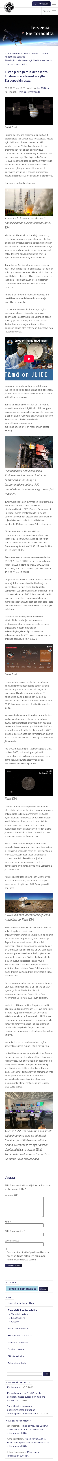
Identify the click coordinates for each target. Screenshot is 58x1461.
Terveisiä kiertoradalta (21, 1289)
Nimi (8, 1221)
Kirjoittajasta (18, 1318)
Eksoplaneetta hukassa (20, 1335)
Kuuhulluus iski (14, 1387)
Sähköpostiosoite (15, 1231)
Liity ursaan (41, 3)
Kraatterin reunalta (18, 1328)
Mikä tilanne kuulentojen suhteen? (23, 1453)
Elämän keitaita (16, 1356)
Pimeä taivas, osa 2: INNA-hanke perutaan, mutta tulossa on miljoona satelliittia (26, 1396)
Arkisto (15, 1321)
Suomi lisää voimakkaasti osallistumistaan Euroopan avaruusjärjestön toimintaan (22, 1409)
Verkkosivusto (12, 1240)
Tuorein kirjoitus (19, 1314)
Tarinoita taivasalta (18, 1342)
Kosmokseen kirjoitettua (21, 1303)
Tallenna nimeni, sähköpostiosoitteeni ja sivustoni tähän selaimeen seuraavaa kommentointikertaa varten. (28, 1255)
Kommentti (11, 1195)
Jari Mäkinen (43, 88)
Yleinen (43, 1288)
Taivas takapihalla (17, 1363)
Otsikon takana (16, 1349)
